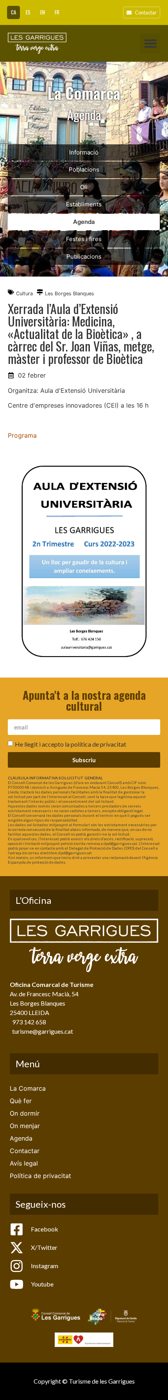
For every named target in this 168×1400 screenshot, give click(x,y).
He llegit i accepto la (70, 744)
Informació (83, 152)
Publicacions (84, 256)
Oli (84, 187)
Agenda (84, 221)
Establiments (84, 204)
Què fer (21, 1101)
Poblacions (84, 169)
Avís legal (24, 1163)
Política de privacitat (40, 1176)
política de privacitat (98, 744)
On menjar (25, 1126)
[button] (150, 43)
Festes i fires (84, 239)
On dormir (24, 1113)
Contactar (24, 1151)
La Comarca (28, 1088)
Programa (22, 435)
